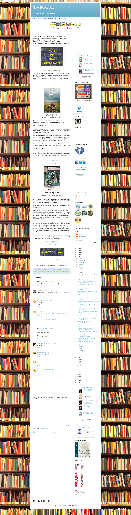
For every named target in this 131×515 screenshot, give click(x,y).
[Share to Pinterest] (66, 269)
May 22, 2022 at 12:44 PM (47, 328)
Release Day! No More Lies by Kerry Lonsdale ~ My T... (86, 322)
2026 (78, 248)
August (80, 266)
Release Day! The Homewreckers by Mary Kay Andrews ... (86, 339)
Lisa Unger (88, 407)
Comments (79, 198)
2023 (78, 254)
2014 (78, 372)
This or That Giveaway (45, 273)
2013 (78, 374)
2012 (78, 376)
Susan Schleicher (82, 236)
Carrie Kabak (88, 59)
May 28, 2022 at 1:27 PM (46, 352)
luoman (64, 505)
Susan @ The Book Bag (83, 234)
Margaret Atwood (89, 390)
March (79, 350)
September (81, 264)
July (79, 268)
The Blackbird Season (88, 69)
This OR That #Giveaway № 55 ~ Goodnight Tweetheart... (86, 329)
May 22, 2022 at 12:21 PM (50, 319)
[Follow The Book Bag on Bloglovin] (81, 170)
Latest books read (86, 387)
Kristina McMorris (48, 271)
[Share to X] (64, 269)
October (80, 262)
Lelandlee (39, 361)
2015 (78, 370)
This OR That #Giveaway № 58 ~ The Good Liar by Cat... (87, 282)
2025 (78, 250)
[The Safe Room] (81, 409)
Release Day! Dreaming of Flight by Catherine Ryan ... (86, 342)
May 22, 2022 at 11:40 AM (48, 311)
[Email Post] (58, 269)
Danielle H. (39, 300)
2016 (78, 368)
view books (93, 436)
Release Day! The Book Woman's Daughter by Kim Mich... (86, 335)
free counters (78, 494)
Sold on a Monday (57, 271)
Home (33, 18)
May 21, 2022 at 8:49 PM (51, 290)
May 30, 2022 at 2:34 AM (47, 369)
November (80, 260)
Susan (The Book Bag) (86, 429)
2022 (78, 256)
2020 (78, 359)
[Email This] (61, 269)
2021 (78, 357)
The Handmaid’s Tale (88, 389)
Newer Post (36, 425)
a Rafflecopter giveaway (52, 259)
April (79, 348)
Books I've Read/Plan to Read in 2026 (47, 18)
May (79, 272)
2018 (78, 363)
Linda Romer (40, 343)
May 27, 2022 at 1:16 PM (50, 343)
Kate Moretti (88, 70)
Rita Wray (39, 311)
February (80, 353)
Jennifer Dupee (40, 271)
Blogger (75, 505)
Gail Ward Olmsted (88, 414)
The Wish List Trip (88, 395)
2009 (78, 382)
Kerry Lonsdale (88, 396)
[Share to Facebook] (65, 269)
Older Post (67, 425)
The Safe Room (88, 406)
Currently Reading (86, 56)
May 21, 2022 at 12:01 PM (47, 281)
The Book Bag (43, 7)
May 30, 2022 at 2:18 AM (48, 361)
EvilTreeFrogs (40, 290)
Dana (38, 352)
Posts (78, 195)
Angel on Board (88, 63)
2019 (78, 361)
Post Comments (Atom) (45, 428)
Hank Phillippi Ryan (88, 403)
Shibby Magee (88, 58)
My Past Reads (62, 18)
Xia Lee (39, 369)
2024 (78, 252)
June (79, 270)
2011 (78, 378)
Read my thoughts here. (51, 160)
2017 (78, 365)
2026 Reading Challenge (86, 427)
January (80, 355)
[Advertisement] (51, 412)
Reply (38, 285)
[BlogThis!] (62, 269)
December (80, 258)
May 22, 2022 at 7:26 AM (49, 300)
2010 (78, 380)
